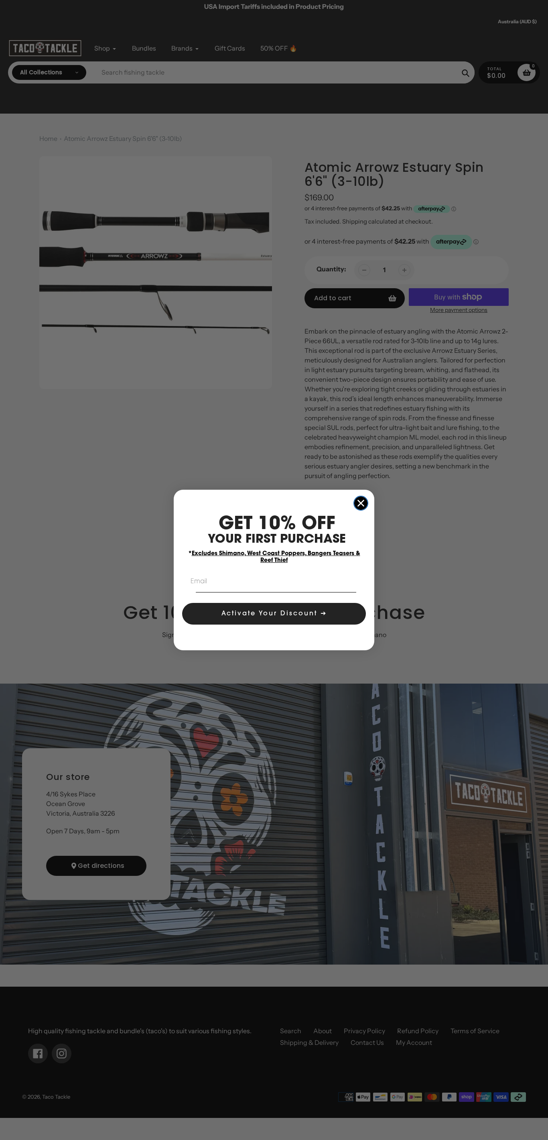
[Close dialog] (361, 503)
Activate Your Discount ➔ (274, 614)
